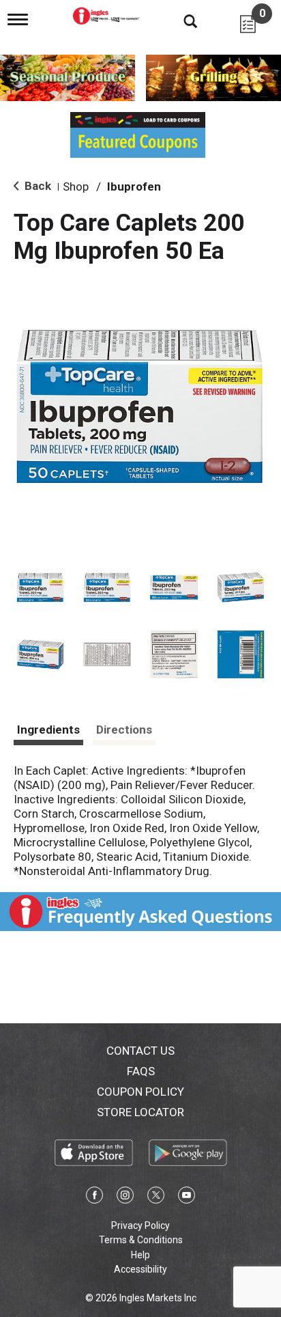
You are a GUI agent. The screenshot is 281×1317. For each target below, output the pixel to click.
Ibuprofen (134, 186)
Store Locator (140, 1112)
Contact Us (140, 1050)
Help (140, 1254)
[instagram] (125, 1197)
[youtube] (186, 1197)
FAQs (141, 1071)
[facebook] (94, 1197)
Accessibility (140, 1269)
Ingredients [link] (48, 729)
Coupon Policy (140, 1091)
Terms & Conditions (141, 1239)
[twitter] (155, 1197)
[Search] (180, 20)
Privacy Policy (140, 1225)
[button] (40, 587)
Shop (76, 186)
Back (36, 186)
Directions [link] (124, 729)
